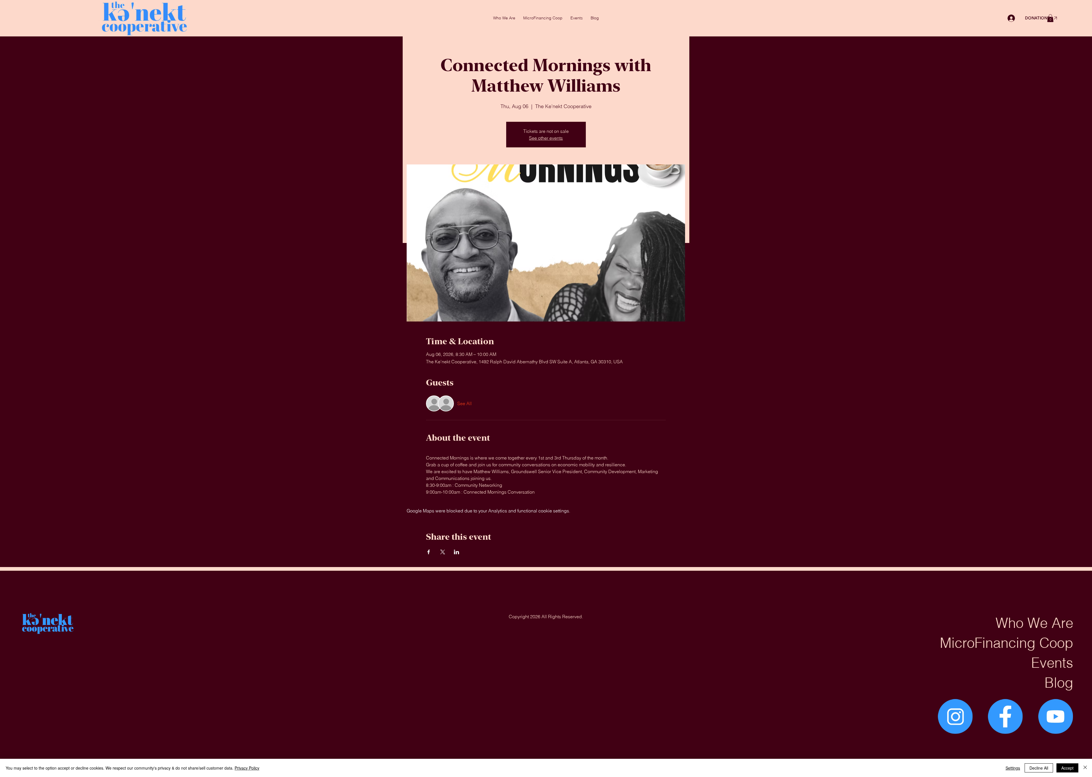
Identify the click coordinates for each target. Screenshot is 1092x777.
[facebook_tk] (1005, 716)
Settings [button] (1013, 768)
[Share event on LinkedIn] (456, 552)
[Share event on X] (442, 552)
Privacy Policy (247, 768)
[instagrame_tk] (955, 716)
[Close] (1085, 767)
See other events (546, 138)
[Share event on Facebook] (428, 552)
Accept (1067, 768)
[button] (1050, 18)
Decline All (1038, 768)
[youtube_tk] (1055, 716)
